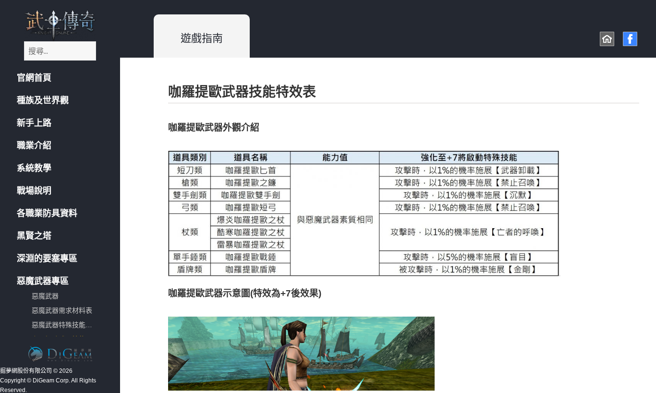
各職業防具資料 (47, 213)
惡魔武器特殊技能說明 (65, 325)
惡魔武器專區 (43, 281)
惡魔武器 (45, 296)
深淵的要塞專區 (47, 258)
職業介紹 (34, 145)
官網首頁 (34, 78)
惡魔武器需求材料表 (62, 310)
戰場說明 (34, 191)
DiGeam (60, 353)
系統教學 (34, 168)
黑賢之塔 (34, 236)
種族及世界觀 (43, 100)
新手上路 (34, 123)
